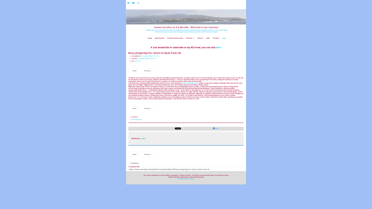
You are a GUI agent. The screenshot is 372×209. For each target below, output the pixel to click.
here (218, 47)
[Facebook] (128, 3)
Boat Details (159, 38)
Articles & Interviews (175, 38)
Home (150, 38)
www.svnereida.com (189, 83)
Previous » (147, 71)
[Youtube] (133, 3)
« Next (134, 71)
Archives (216, 38)
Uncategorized (136, 119)
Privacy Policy (189, 179)
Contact (200, 38)
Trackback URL (134, 167)
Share (217, 128)
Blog (224, 38)
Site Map (181, 179)
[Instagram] (138, 3)
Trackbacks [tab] (134, 163)
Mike (144, 138)
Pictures (189, 38)
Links (208, 38)
